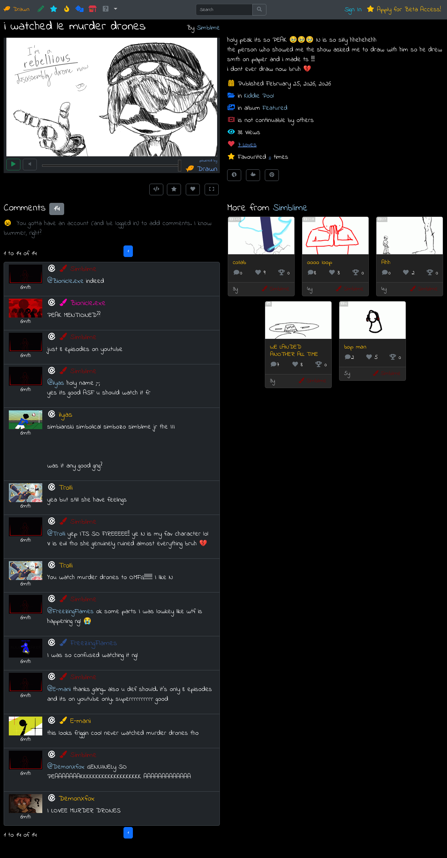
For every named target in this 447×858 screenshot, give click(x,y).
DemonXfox (77, 799)
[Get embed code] (156, 189)
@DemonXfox (66, 767)
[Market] (92, 9)
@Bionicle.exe (65, 281)
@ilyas (55, 383)
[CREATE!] (40, 9)
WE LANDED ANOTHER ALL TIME (294, 351)
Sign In (353, 9)
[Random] (79, 9)
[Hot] (66, 9)
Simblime (208, 28)
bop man (355, 347)
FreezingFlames (93, 643)
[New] (53, 9)
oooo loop (319, 262)
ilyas (65, 415)
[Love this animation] (193, 189)
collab (239, 262)
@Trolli (56, 534)
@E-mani (59, 689)
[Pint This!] (272, 175)
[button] (109, 9)
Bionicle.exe (88, 303)
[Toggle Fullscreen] (212, 189)
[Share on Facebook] (234, 175)
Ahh (385, 262)
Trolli (65, 488)
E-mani (80, 721)
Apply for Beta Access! (408, 9)
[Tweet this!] (253, 175)
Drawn (20, 9)
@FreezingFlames (70, 611)
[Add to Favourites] (174, 189)
